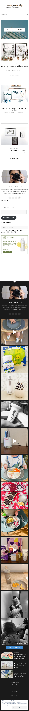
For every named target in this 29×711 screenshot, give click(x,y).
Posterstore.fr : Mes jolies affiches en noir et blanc (14, 109)
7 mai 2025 (16, 671)
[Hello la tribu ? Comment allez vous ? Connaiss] (14, 441)
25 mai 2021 (12, 112)
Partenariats (15, 691)
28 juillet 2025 (17, 661)
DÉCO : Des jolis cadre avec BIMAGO (14, 150)
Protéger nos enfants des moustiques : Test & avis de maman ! (20, 665)
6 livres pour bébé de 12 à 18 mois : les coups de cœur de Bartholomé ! (20, 656)
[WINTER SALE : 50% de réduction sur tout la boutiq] (14, 577)
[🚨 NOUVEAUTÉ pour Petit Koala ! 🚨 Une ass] (14, 468)
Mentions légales (15, 682)
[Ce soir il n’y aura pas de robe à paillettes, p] (14, 631)
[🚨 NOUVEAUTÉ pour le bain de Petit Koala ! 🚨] (14, 414)
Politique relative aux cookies (11, 704)
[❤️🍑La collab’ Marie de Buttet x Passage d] (14, 495)
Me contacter (15, 689)
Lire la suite (14, 75)
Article (12, 63)
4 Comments (20, 153)
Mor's (9, 70)
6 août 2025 (16, 652)
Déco (17, 63)
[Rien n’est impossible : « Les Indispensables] (14, 550)
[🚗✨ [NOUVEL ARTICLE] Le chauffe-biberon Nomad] (14, 386)
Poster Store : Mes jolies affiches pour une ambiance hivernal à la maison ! (14, 67)
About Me (14, 698)
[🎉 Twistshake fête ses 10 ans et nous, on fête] (14, 332)
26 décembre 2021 (16, 70)
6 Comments (20, 112)
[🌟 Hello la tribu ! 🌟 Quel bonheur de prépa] (14, 522)
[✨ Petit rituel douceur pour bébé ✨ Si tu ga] (14, 359)
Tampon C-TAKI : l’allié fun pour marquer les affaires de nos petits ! (20, 674)
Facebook (5, 200)
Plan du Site (15, 684)
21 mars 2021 (12, 153)
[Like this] (22, 70)
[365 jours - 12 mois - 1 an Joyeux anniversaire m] (14, 604)
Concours (14, 695)
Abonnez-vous (9, 217)
